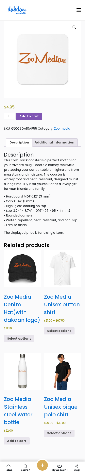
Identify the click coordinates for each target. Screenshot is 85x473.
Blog (77, 469)
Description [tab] (19, 142)
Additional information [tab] (54, 142)
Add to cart (29, 116)
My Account (60, 469)
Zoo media (62, 128)
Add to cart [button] (16, 441)
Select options (19, 338)
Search (25, 469)
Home (8, 469)
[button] (74, 27)
